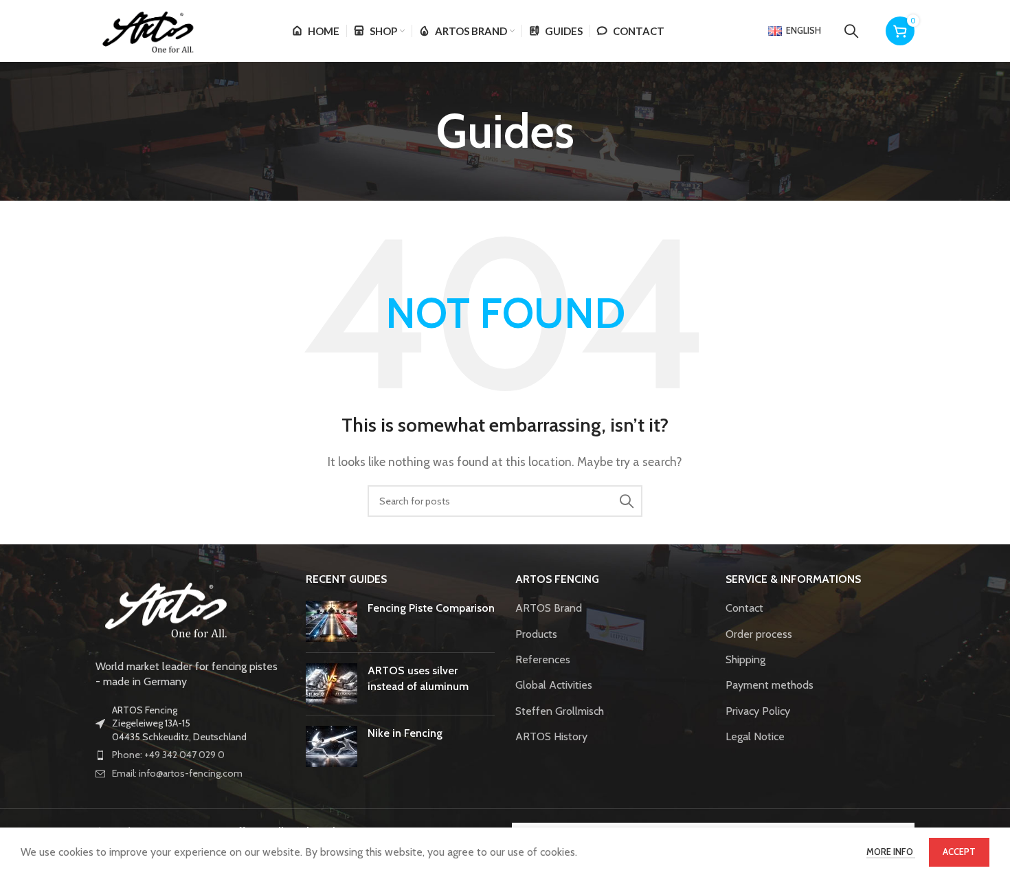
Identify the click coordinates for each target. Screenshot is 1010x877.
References (542, 659)
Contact (744, 607)
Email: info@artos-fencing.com (177, 773)
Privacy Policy (758, 711)
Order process (759, 634)
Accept (959, 851)
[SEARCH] (626, 501)
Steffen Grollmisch (559, 711)
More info (890, 851)
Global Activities (553, 684)
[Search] (851, 31)
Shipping (745, 659)
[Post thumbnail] (331, 621)
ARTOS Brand (548, 607)
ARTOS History (551, 736)
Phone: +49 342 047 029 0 (168, 754)
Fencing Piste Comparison (431, 607)
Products (536, 634)
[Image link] (164, 607)
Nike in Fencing (405, 733)
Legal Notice (755, 736)
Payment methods (769, 684)
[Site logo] (147, 29)
